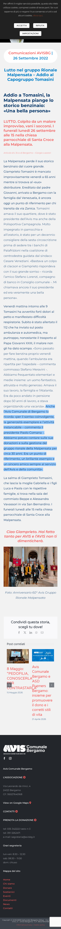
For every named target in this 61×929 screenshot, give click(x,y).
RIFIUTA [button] (40, 25)
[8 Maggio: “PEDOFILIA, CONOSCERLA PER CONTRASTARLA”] (18, 651)
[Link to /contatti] (16, 811)
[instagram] (10, 758)
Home (6, 879)
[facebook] (4, 758)
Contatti (8, 908)
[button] (9, 685)
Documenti (9, 900)
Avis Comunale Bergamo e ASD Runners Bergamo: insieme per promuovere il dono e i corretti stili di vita (42, 691)
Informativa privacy (24, 925)
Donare (7, 887)
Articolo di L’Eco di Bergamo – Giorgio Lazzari (27, 152)
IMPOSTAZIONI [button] (30, 33)
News (6, 904)
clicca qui (37, 15)
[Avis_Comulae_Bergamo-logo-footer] (25, 746)
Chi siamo (9, 883)
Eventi (7, 896)
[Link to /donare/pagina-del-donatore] (35, 820)
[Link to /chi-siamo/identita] (24, 777)
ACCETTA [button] (22, 25)
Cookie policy (39, 925)
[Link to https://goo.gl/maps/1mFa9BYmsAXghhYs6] (30, 803)
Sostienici (8, 892)
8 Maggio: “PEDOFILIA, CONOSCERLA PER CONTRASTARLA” (22, 678)
